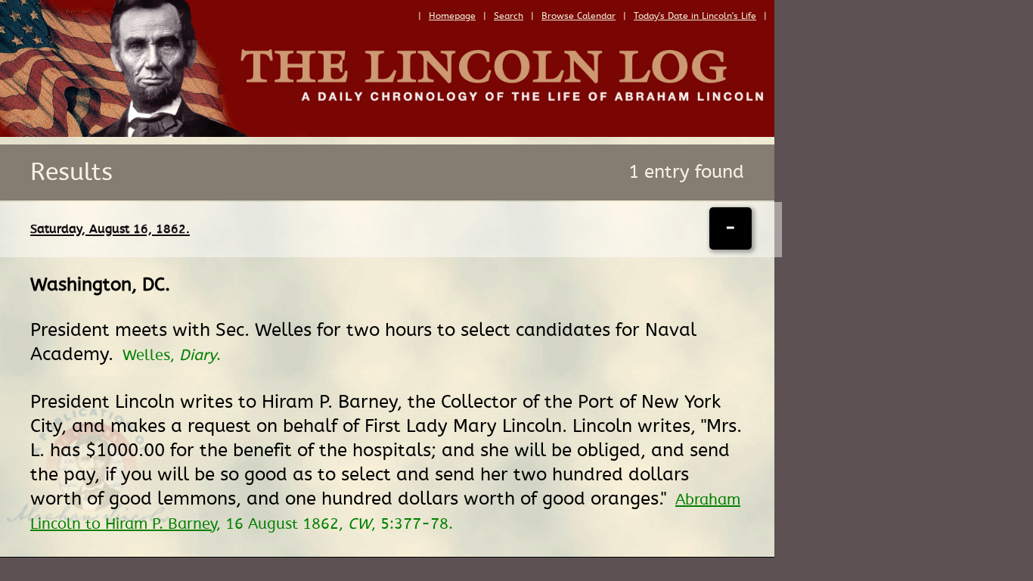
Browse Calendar (578, 15)
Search (508, 15)
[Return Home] (387, 133)
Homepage (452, 15)
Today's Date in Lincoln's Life (695, 15)
